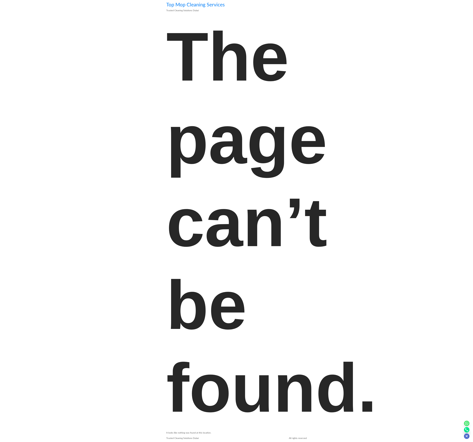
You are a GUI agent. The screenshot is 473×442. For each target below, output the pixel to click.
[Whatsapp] (466, 423)
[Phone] (466, 430)
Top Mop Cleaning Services (195, 4)
